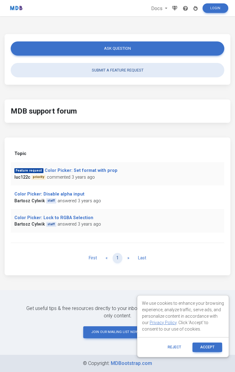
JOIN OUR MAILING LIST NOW (114, 332)
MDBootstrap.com (131, 363)
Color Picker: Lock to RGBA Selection (53, 217)
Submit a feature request (118, 70)
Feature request (29, 170)
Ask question (117, 48)
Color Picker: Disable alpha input (49, 194)
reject (174, 347)
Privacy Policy (163, 322)
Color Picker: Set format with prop (81, 170)
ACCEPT (207, 347)
